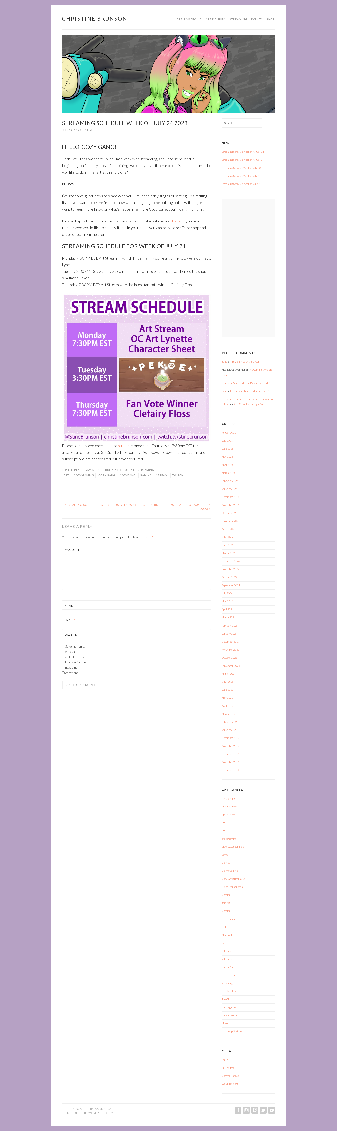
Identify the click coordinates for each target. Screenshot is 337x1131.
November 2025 (230, 505)
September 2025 (231, 521)
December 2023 (231, 641)
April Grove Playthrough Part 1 (249, 404)
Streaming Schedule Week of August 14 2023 (177, 506)
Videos (225, 1023)
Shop (271, 19)
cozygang (128, 475)
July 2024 (227, 593)
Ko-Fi (224, 927)
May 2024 (227, 601)
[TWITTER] (263, 1110)
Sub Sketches (229, 991)
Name (70, 605)
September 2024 (231, 585)
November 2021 (230, 762)
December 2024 (231, 561)
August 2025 (229, 529)
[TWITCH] (254, 1110)
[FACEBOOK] (237, 1110)
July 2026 (227, 440)
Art (80, 470)
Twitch (177, 475)
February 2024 (230, 625)
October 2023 (229, 657)
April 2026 (228, 464)
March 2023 (229, 713)
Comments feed (230, 1075)
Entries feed (228, 1067)
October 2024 (229, 577)
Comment (72, 553)
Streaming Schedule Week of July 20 (241, 167)
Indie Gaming (229, 919)
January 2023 (229, 729)
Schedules (106, 470)
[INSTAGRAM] (246, 1110)
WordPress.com (100, 1113)
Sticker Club (228, 967)
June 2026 (228, 448)
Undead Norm (229, 1015)
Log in (225, 1059)
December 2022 (231, 737)
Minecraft (227, 935)
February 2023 (230, 721)
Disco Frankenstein (232, 886)
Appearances (229, 814)
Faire (176, 221)
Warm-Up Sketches (232, 1031)
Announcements (230, 806)
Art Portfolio (189, 19)
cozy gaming (84, 475)
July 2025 (227, 537)
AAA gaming (228, 798)
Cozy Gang (106, 475)
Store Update (125, 470)
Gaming (226, 894)
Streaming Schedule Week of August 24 (243, 151)
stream (123, 445)
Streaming (238, 19)
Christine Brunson (94, 18)
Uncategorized (229, 1007)
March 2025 (229, 553)
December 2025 (231, 496)
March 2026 (229, 472)
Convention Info (230, 870)
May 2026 (227, 456)
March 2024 (229, 617)
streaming (146, 470)
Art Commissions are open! (246, 361)
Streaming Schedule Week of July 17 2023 (99, 504)
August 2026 (229, 432)
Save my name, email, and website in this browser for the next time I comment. (75, 659)
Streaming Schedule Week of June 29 (242, 183)
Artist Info (216, 19)
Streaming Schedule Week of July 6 (240, 175)
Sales (225, 943)
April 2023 (228, 705)
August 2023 (229, 673)
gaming (91, 470)
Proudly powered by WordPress (87, 1108)
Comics (226, 862)
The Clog (226, 999)
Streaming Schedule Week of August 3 (242, 159)
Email (70, 620)
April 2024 (228, 609)
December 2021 (231, 754)
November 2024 (230, 569)
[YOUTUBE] (271, 1110)
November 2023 (230, 649)
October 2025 (229, 513)
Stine (89, 130)
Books (225, 854)
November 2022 (230, 746)
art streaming (229, 838)
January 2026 (229, 488)
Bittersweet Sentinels (233, 846)
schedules (227, 959)
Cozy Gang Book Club (233, 878)
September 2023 (231, 665)
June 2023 (228, 689)
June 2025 (228, 545)
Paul (224, 391)
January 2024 (229, 633)
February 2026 (230, 480)
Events (257, 19)
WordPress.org (230, 1083)
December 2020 (231, 770)
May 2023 (227, 697)
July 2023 (227, 681)
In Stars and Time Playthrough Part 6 (250, 383)
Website (71, 634)
